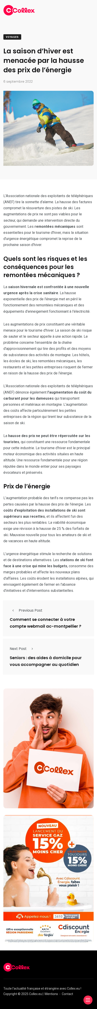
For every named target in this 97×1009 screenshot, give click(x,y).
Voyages (12, 37)
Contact (67, 994)
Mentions (51, 994)
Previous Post (30, 610)
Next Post (18, 648)
